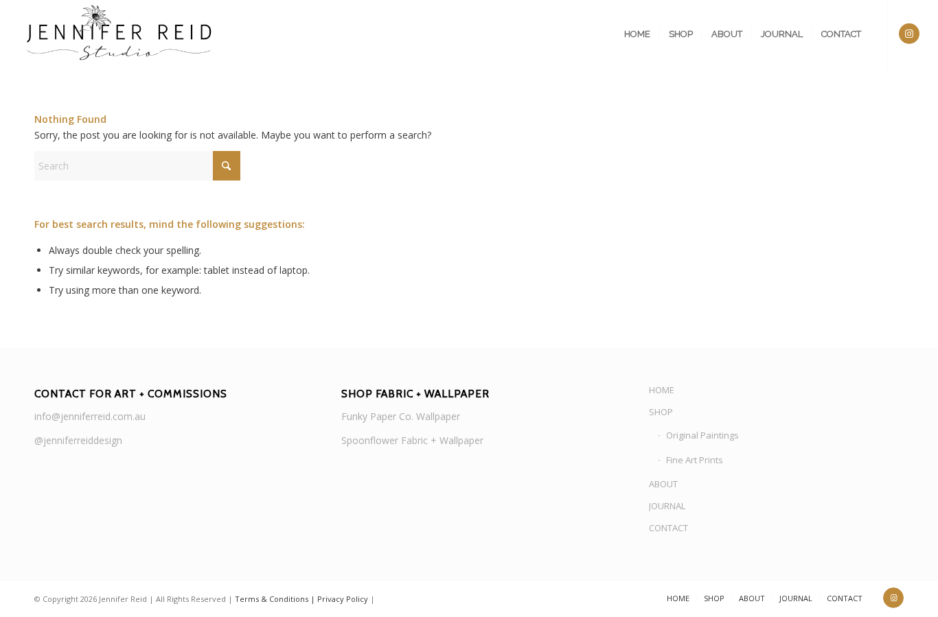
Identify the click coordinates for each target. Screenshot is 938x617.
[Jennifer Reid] (120, 34)
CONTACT (668, 528)
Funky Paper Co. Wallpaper (400, 416)
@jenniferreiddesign (78, 440)
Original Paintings (702, 435)
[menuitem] (637, 34)
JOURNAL (667, 506)
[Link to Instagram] (909, 33)
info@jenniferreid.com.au (90, 416)
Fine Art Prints (694, 460)
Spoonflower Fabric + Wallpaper (412, 440)
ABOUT (663, 484)
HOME (661, 390)
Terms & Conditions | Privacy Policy (301, 599)
